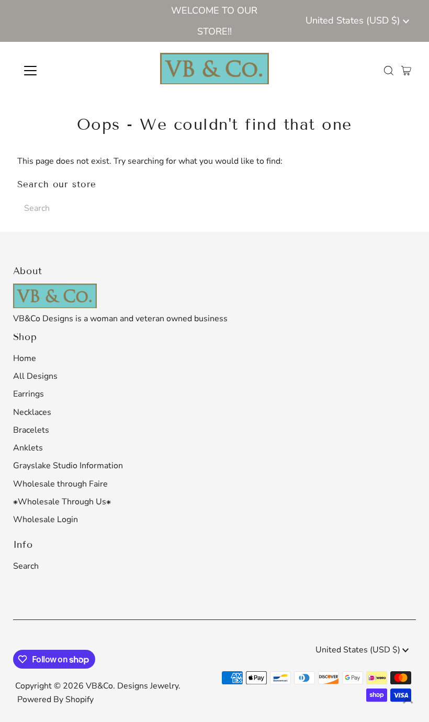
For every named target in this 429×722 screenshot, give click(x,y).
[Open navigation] (64, 71)
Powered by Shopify (55, 699)
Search (26, 566)
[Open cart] (406, 70)
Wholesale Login (45, 519)
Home (24, 358)
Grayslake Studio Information (68, 465)
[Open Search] (388, 70)
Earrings (28, 394)
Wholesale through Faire (60, 484)
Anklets (28, 448)
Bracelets (31, 430)
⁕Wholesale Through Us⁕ (62, 501)
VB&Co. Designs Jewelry (132, 686)
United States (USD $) (354, 20)
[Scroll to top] (408, 701)
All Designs (35, 376)
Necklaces (32, 412)
